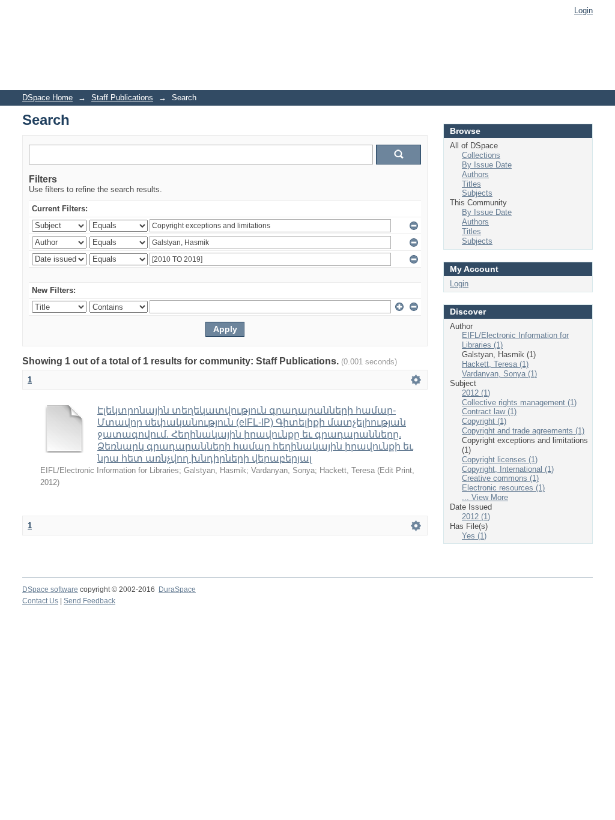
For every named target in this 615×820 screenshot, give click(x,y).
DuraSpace (177, 589)
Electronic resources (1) (503, 487)
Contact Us (40, 601)
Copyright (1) (484, 421)
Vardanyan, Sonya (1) (499, 373)
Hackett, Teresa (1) (495, 364)
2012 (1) (476, 392)
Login (583, 10)
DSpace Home (47, 97)
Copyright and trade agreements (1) (523, 430)
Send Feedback (89, 601)
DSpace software (50, 589)
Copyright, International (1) (508, 469)
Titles (471, 183)
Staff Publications (122, 97)
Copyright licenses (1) (500, 459)
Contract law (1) (489, 411)
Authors (475, 174)
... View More (485, 497)
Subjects (477, 192)
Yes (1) (474, 535)
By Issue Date (487, 164)
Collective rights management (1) (519, 402)
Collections (481, 155)
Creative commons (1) (500, 478)
